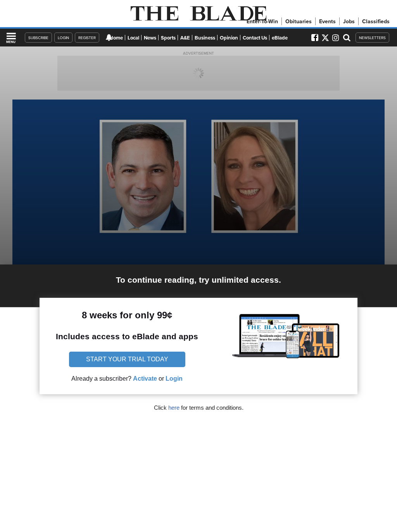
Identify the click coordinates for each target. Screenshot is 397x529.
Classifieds (376, 21)
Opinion (229, 37)
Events (327, 21)
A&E (185, 37)
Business (205, 37)
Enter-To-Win (262, 21)
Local (133, 37)
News (150, 37)
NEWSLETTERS (372, 37)
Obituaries (298, 21)
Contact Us (255, 37)
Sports (168, 37)
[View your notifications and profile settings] (109, 37)
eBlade (280, 37)
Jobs (349, 21)
